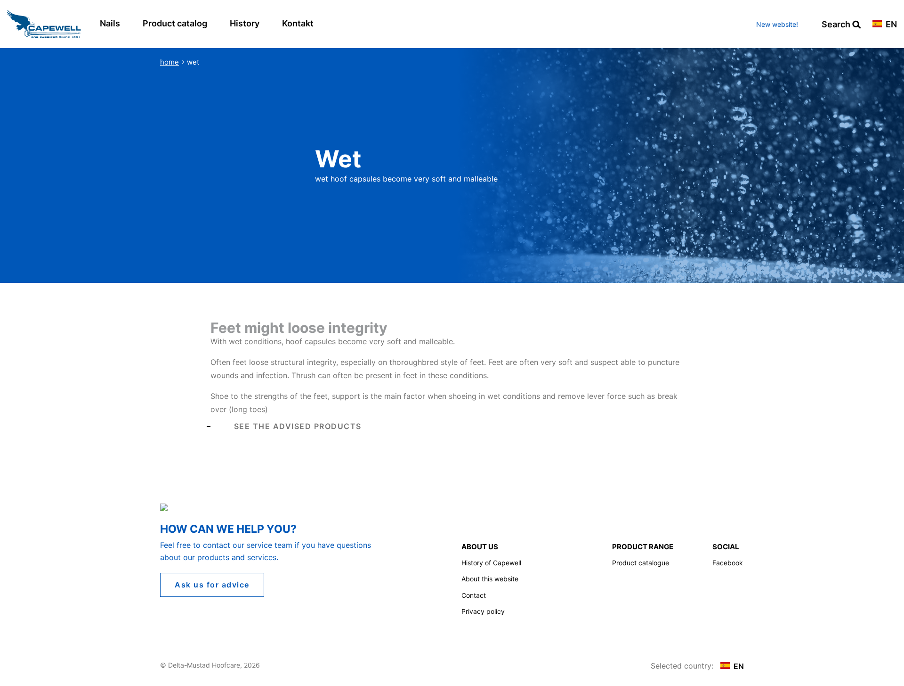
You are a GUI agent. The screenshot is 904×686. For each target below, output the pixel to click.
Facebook (727, 563)
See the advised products (298, 426)
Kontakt (298, 23)
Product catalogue (640, 563)
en (890, 24)
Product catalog (175, 23)
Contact (473, 595)
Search (837, 24)
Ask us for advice (212, 584)
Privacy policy (483, 611)
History (244, 23)
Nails (110, 23)
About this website (489, 579)
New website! (777, 24)
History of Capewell (491, 563)
